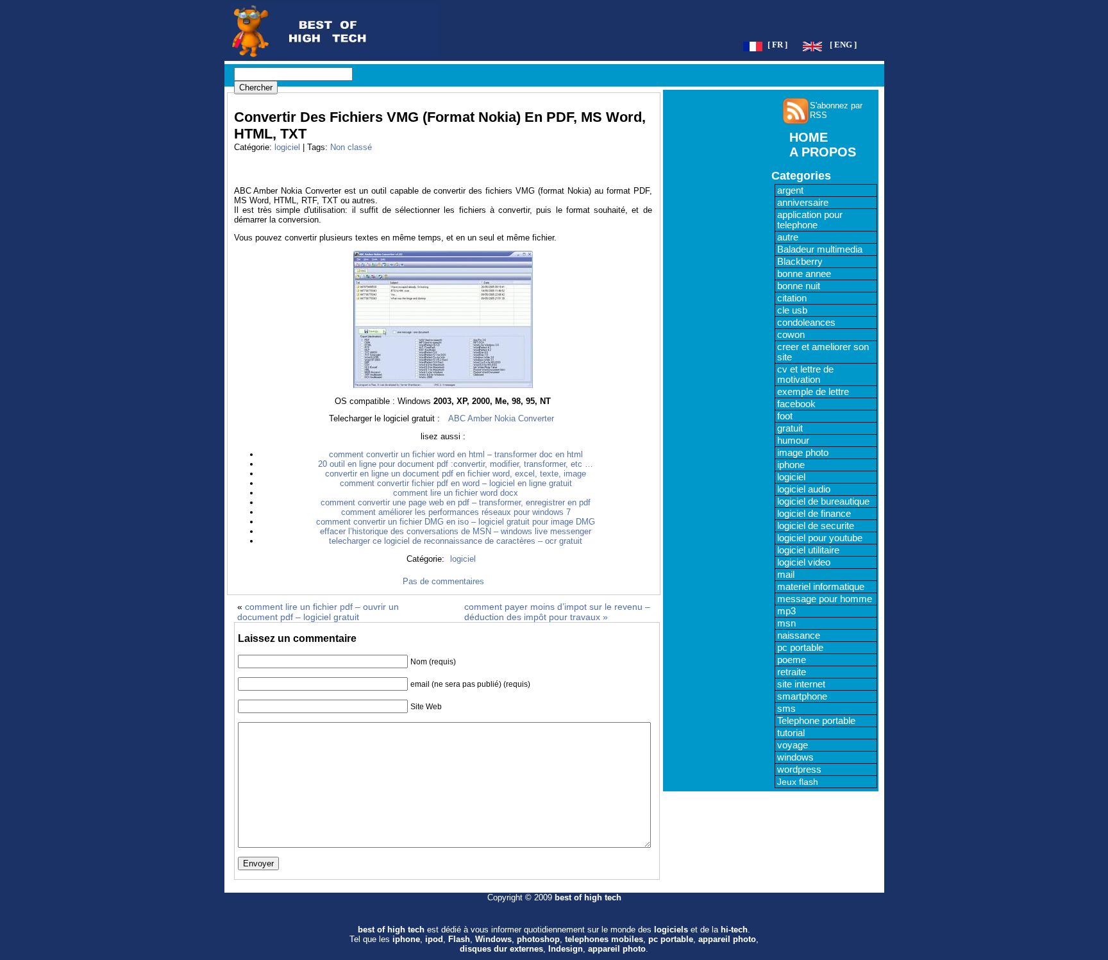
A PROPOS (822, 152)
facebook (796, 404)
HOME (808, 137)
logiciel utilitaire (808, 550)
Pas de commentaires (443, 581)
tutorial (791, 733)
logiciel (287, 147)
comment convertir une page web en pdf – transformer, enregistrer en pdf (456, 502)
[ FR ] (777, 44)
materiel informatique (820, 587)
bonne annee (804, 274)
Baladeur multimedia (819, 249)
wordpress (799, 769)
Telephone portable (816, 721)
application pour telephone (810, 220)
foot (785, 416)
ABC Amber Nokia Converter (501, 418)
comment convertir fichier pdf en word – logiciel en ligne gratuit (456, 483)
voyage (792, 745)
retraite (791, 672)
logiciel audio (803, 489)
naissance (798, 635)
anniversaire (802, 203)
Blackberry (800, 262)
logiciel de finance (814, 514)
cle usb (792, 310)
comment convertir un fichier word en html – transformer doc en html (456, 454)
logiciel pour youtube (819, 538)
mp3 (786, 611)
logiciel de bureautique (823, 501)
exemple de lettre (813, 392)
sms (786, 708)
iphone (791, 465)
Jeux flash (797, 782)
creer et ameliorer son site (823, 352)
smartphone (802, 696)
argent (790, 190)
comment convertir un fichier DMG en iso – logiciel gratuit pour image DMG (455, 521)
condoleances (806, 322)
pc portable (800, 648)
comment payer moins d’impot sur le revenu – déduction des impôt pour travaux (557, 612)
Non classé (351, 147)
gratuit (790, 428)
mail (785, 574)
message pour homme (824, 599)
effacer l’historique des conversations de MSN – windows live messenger (455, 531)
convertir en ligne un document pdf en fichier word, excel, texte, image (455, 473)
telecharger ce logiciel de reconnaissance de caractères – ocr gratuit (455, 541)
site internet (801, 684)
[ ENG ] (843, 44)
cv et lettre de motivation (805, 374)
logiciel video (803, 562)
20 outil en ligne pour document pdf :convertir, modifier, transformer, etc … (455, 464)
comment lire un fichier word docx (455, 493)
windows (795, 757)
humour (793, 440)
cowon (791, 335)
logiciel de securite (815, 526)
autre (787, 237)
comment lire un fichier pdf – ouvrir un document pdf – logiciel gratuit (318, 612)
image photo (802, 453)
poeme (791, 660)
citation (792, 298)
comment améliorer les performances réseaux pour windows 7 (456, 512)
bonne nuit (798, 286)
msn (786, 623)
